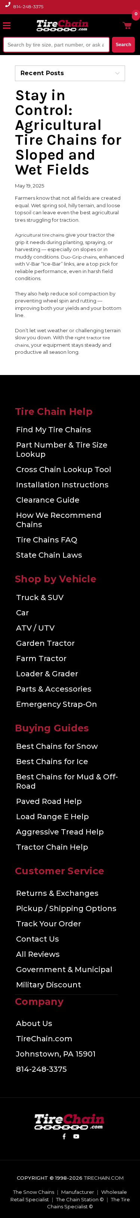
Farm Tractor (41, 658)
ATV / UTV (35, 628)
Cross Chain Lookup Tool (63, 469)
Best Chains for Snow (57, 746)
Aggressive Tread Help (60, 831)
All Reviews (38, 954)
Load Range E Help (52, 816)
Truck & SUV (39, 597)
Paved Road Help (49, 801)
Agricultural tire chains (39, 235)
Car (22, 612)
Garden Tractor (45, 643)
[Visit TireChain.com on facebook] (64, 1137)
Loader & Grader (47, 673)
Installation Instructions (62, 484)
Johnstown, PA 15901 (56, 1053)
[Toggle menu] (10, 25)
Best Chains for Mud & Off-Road (67, 781)
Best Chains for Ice (52, 761)
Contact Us (37, 939)
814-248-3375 (28, 6)
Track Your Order (48, 923)
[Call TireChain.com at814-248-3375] (8, 9)
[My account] (115, 25)
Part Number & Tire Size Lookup (62, 449)
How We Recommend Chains (59, 520)
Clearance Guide (48, 500)
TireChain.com (44, 1038)
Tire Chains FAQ (46, 539)
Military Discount (48, 984)
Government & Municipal (64, 969)
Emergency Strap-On (56, 704)
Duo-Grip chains (79, 257)
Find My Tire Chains (53, 429)
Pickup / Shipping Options (66, 908)
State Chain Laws (49, 555)
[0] (127, 25)
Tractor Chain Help (52, 847)
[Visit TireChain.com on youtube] (76, 1137)
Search (123, 44)
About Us (34, 1023)
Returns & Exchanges (57, 893)
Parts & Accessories (53, 689)
